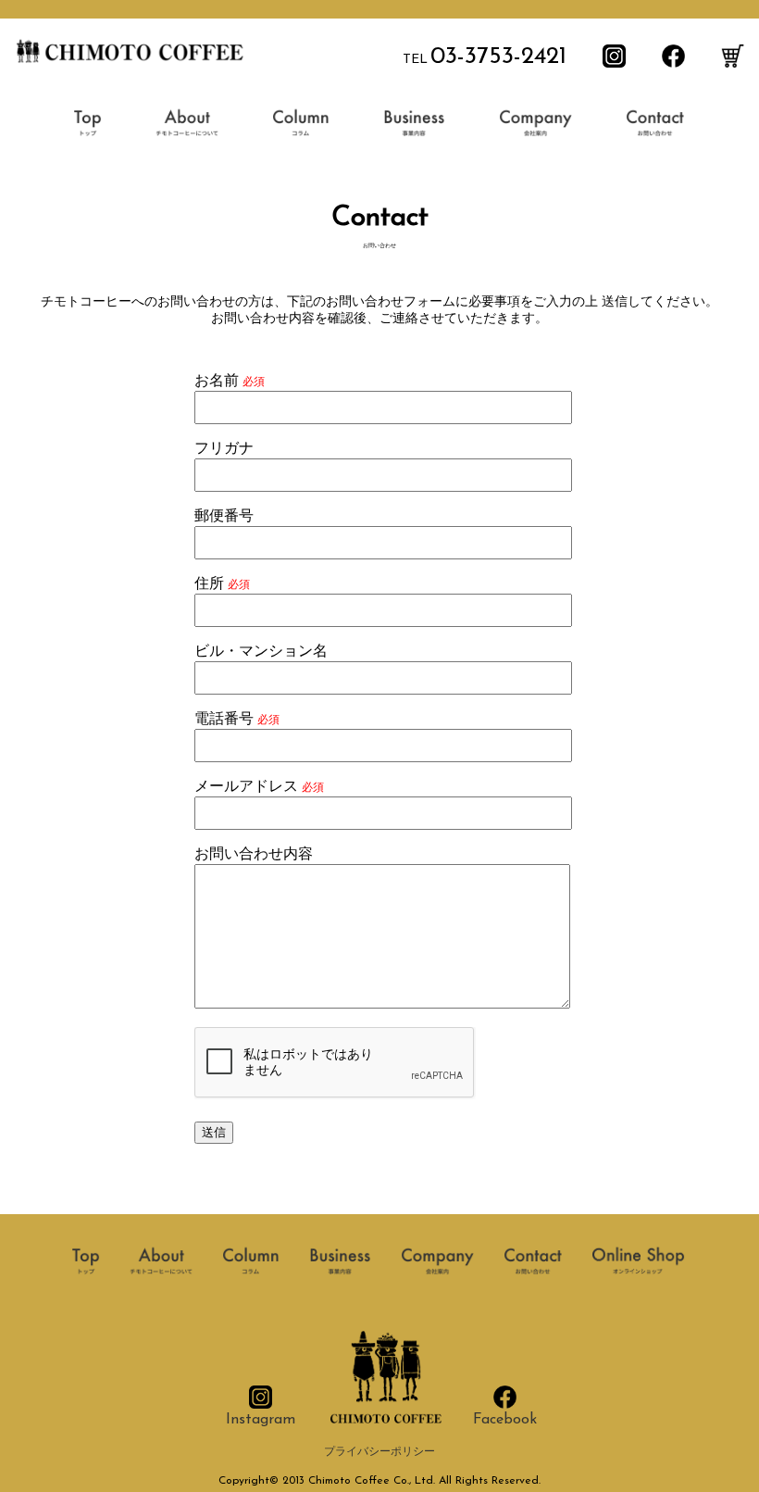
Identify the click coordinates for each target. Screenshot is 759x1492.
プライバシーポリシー (379, 1452)
